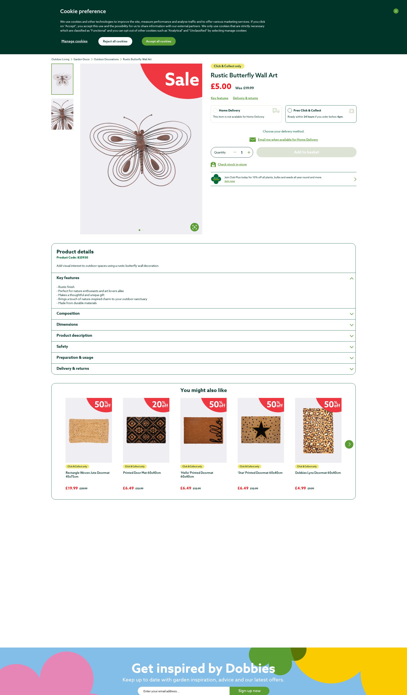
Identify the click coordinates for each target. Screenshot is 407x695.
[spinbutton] (241, 152)
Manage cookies (74, 41)
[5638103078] (261, 430)
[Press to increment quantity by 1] (248, 152)
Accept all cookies (158, 41)
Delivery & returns (245, 98)
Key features (219, 98)
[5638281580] (89, 430)
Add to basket (306, 152)
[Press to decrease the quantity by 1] (235, 152)
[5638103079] (203, 430)
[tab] (62, 79)
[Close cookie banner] (396, 11)
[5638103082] (146, 430)
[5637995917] (318, 430)
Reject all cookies (115, 41)
